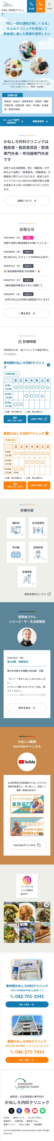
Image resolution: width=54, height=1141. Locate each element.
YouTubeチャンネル (25, 845)
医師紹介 (7, 1121)
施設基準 (38, 1124)
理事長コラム (32, 1121)
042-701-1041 (29, 996)
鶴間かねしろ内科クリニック (24, 433)
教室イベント (9, 1124)
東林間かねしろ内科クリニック (24, 364)
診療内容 (19, 1121)
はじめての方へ (35, 1117)
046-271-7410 (29, 1051)
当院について (24, 200)
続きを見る (25, 707)
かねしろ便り (25, 1124)
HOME (6, 1117)
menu (49, 8)
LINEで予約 (36, 419)
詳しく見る (24, 1004)
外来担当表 (10, 373)
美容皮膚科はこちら (35, 594)
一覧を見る (25, 313)
